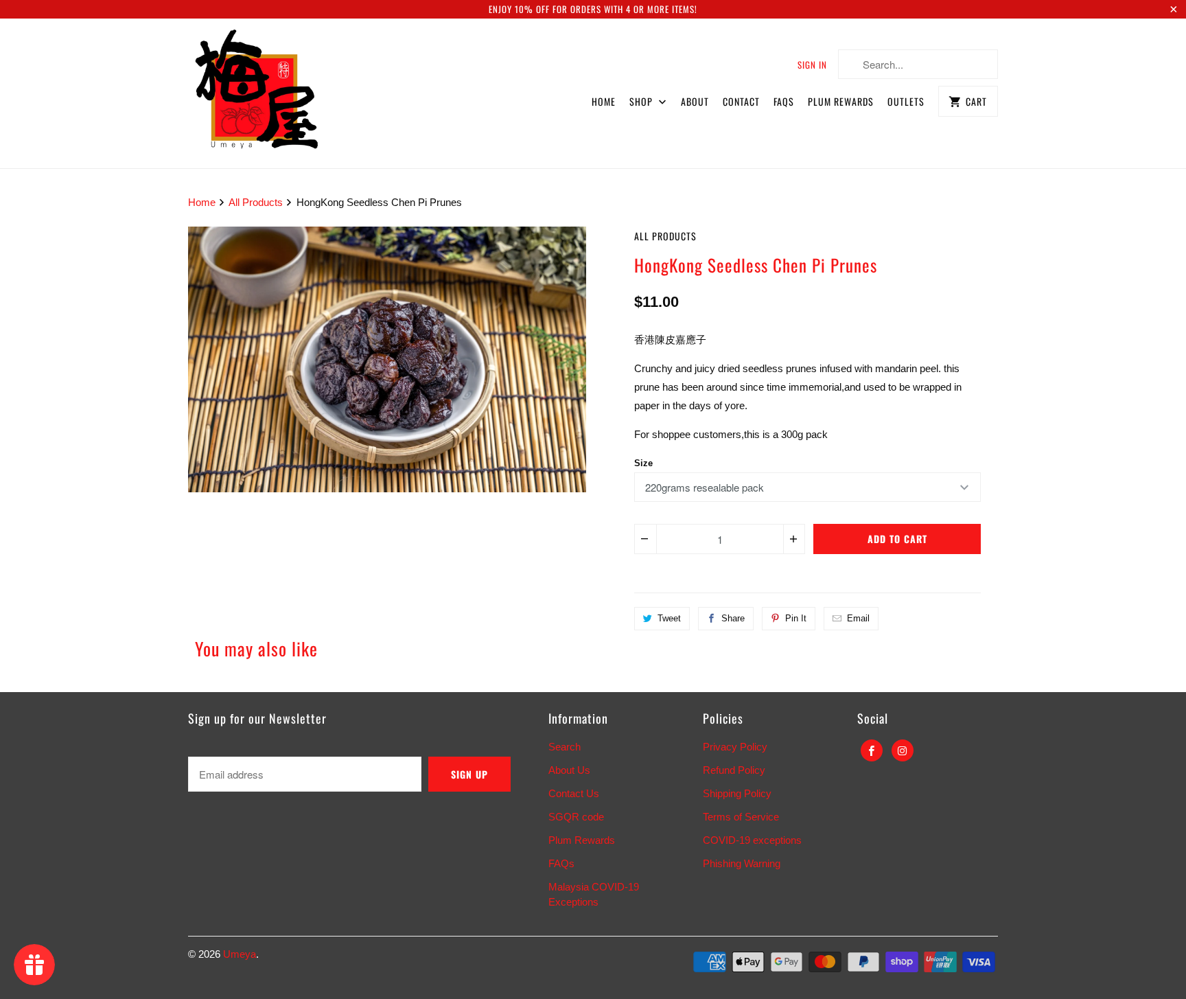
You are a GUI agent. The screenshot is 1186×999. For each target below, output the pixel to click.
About (695, 101)
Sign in (812, 64)
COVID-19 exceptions (752, 840)
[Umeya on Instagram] (903, 750)
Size (643, 463)
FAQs (784, 101)
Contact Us (573, 793)
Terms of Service (741, 817)
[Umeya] (256, 93)
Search (564, 747)
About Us (569, 770)
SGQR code (576, 817)
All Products (665, 236)
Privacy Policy (735, 747)
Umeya (239, 954)
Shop (642, 101)
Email (858, 618)
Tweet (669, 618)
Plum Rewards (841, 101)
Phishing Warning (741, 863)
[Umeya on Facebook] (872, 750)
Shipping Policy (737, 793)
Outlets (906, 101)
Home (604, 101)
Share (733, 618)
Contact (741, 101)
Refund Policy (734, 770)
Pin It (795, 618)
